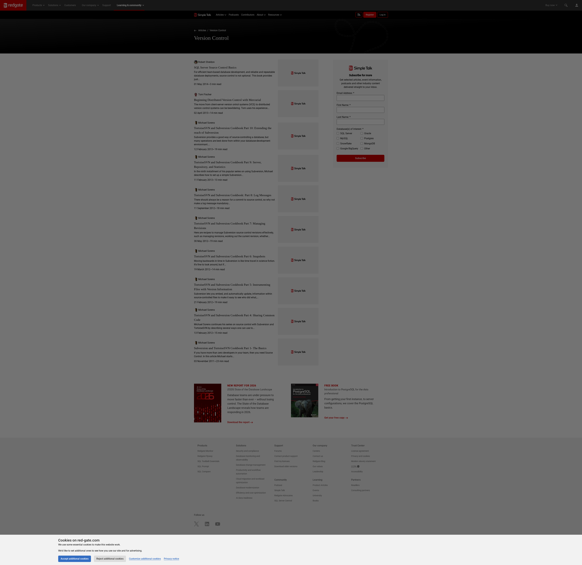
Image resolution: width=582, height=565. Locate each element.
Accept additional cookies (75, 558)
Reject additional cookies (110, 558)
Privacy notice (171, 558)
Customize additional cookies (145, 558)
